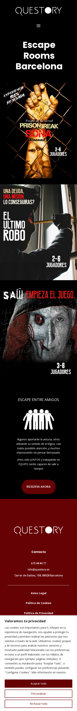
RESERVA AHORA (39, 486)
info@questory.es (39, 569)
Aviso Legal (38, 593)
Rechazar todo (38, 703)
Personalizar (38, 693)
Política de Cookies (38, 603)
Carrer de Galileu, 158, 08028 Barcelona (38, 575)
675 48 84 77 (38, 563)
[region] (38, 663)
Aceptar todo (39, 683)
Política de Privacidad (38, 613)
